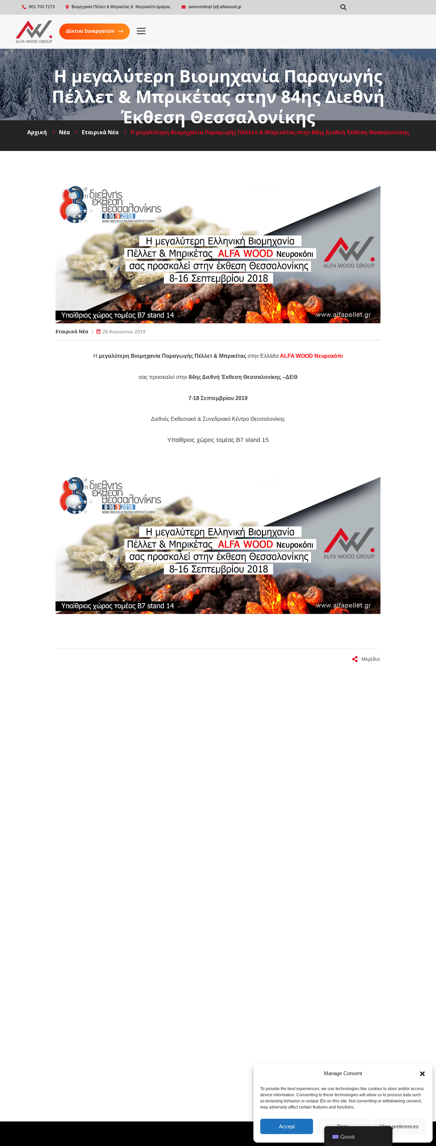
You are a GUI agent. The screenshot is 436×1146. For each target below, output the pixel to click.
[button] (422, 1073)
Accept (287, 1126)
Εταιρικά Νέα (72, 331)
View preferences (399, 1126)
